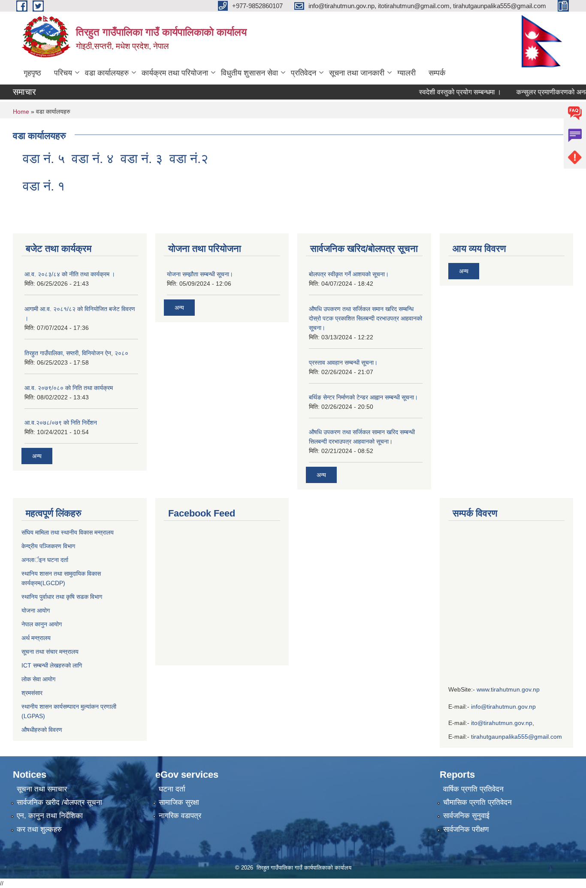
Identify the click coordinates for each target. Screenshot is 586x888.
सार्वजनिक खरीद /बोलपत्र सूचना (59, 802)
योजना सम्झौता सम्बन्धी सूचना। (200, 274)
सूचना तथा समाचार (42, 789)
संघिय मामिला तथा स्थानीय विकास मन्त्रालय (67, 532)
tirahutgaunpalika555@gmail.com (516, 736)
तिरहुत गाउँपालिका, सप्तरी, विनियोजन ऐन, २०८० (76, 353)
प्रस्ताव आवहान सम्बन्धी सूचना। (343, 362)
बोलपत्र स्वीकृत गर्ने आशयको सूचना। (349, 274)
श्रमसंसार (31, 692)
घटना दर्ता (172, 789)
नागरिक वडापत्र (180, 816)
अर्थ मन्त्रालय (36, 637)
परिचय (63, 73)
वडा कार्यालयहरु (107, 73)
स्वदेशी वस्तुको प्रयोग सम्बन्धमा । (450, 92)
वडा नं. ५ (44, 158)
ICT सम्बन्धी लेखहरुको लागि (51, 665)
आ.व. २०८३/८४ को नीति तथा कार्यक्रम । (69, 274)
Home (21, 111)
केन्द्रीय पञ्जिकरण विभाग (48, 546)
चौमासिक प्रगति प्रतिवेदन (477, 802)
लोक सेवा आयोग (39, 679)
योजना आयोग (35, 610)
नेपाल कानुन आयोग (41, 624)
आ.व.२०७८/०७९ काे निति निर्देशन (60, 422)
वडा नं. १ (44, 186)
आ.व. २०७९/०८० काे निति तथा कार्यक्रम (68, 387)
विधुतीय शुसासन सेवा (249, 73)
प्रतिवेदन (303, 73)
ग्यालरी (406, 73)
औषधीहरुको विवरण (41, 729)
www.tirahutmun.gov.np (508, 689)
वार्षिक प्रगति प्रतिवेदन (473, 789)
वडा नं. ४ (93, 158)
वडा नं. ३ (142, 158)
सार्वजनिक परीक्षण (466, 829)
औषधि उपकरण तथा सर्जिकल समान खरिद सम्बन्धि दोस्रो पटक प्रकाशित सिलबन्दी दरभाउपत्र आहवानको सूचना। (365, 318)
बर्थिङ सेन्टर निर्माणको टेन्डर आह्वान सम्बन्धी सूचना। (363, 397)
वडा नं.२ (188, 158)
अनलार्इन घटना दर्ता (44, 559)
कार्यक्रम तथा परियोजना (175, 73)
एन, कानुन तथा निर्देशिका (50, 816)
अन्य (37, 456)
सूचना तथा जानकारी (356, 73)
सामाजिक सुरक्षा (179, 802)
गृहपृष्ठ (32, 73)
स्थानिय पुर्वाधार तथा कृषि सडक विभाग (61, 596)
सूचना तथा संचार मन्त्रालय (50, 651)
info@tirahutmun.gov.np (503, 706)
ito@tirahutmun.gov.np (501, 722)
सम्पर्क (437, 73)
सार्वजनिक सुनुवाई (466, 816)
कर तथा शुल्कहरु (39, 829)
